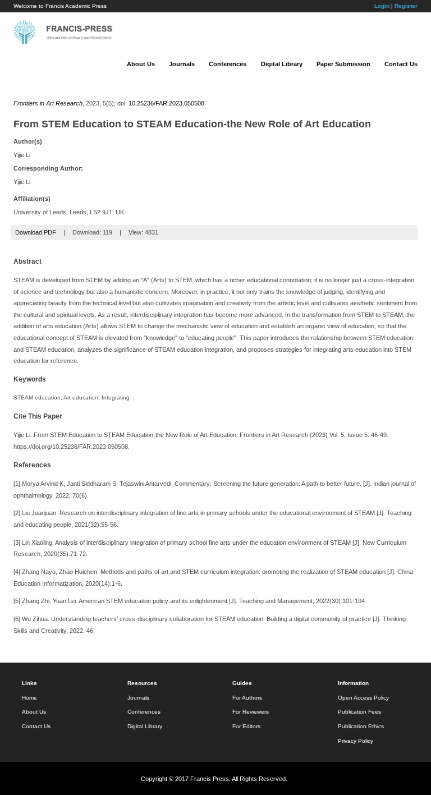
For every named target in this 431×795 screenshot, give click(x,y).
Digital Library (281, 64)
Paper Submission (343, 64)
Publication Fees (359, 712)
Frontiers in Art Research (47, 103)
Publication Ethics (361, 726)
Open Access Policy (363, 698)
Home (29, 698)
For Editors (246, 726)
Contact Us (401, 64)
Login (381, 6)
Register (406, 6)
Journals (182, 64)
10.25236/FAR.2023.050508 (166, 103)
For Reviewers (250, 712)
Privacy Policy (355, 741)
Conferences (227, 64)
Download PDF (35, 232)
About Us (141, 64)
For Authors (247, 698)
